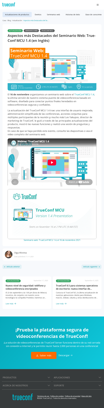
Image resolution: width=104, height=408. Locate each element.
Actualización (15, 31)
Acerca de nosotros (15, 385)
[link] (27, 290)
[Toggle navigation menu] (98, 5)
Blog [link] (9, 20)
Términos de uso (43, 396)
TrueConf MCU (47, 31)
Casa (4, 20)
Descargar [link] (64, 355)
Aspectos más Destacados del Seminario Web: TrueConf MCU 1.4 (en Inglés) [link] (36, 20)
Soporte (59, 385)
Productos (9, 377)
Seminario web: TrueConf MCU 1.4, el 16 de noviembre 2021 (52, 240)
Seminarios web (31, 31)
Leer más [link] (9, 303)
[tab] (17, 14)
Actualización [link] (17, 20)
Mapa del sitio (86, 396)
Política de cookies (57, 396)
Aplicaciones (62, 377)
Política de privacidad (72, 396)
